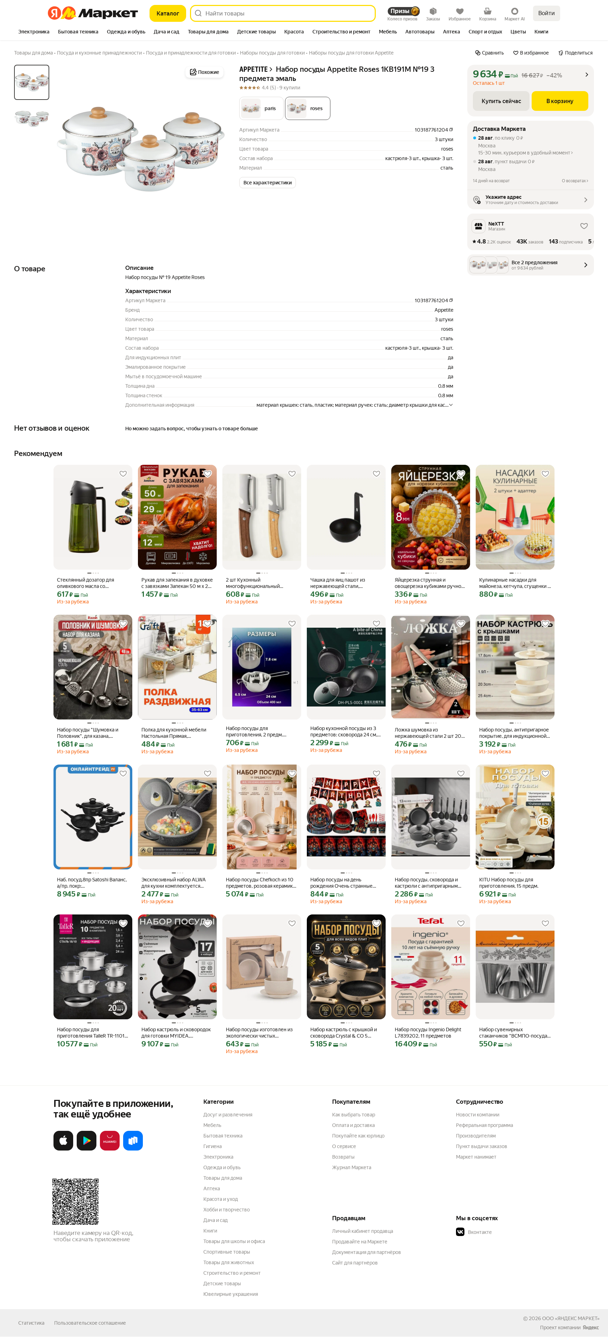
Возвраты (343, 1157)
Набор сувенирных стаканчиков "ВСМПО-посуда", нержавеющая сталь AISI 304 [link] (514, 1033)
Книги (210, 1231)
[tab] (34, 32)
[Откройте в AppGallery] (110, 1149)
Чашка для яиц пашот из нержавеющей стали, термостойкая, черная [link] (337, 583)
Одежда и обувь (222, 1167)
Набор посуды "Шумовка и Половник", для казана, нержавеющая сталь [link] (87, 733)
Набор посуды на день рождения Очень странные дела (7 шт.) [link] (341, 883)
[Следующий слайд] (214, 149)
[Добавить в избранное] (123, 474)
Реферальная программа (484, 1125)
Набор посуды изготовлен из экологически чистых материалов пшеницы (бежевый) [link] (259, 1033)
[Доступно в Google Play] (86, 1149)
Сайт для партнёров (355, 1263)
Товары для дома (222, 1178)
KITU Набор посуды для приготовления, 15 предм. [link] (508, 883)
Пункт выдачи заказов (481, 1146)
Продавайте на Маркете (359, 1241)
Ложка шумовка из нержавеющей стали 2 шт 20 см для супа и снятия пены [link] (428, 733)
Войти (546, 13)
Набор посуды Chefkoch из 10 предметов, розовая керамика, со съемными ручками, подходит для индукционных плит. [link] (261, 883)
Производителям (476, 1136)
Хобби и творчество (226, 1209)
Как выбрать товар (353, 1114)
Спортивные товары (226, 1252)
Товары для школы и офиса (234, 1241)
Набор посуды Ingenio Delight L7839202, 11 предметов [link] (428, 1033)
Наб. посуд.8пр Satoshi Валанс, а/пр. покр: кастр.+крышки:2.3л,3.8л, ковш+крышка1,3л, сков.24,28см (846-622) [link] (92, 883)
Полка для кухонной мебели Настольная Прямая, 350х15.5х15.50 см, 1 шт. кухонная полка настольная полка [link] (173, 733)
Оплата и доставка (353, 1125)
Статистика (31, 1323)
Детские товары (222, 1283)
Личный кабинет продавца (362, 1231)
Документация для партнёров (366, 1252)
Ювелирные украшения (230, 1294)
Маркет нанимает (476, 1157)
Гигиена (212, 1146)
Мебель (212, 1125)
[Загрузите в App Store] (63, 1149)
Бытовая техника (222, 1136)
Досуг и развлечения (227, 1114)
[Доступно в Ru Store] (133, 1149)
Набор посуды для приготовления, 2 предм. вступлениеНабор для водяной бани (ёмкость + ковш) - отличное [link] (261, 731)
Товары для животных (228, 1262)
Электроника (218, 1157)
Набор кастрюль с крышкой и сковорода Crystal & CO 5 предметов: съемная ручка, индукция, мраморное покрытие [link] (343, 1033)
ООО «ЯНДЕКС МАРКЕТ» (571, 1318)
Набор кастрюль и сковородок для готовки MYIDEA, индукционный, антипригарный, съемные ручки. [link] (176, 1033)
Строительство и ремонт (232, 1273)
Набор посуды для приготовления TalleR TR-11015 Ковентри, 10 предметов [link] (92, 1033)
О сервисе (344, 1146)
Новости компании (477, 1114)
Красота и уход (220, 1199)
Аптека (211, 1188)
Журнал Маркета (351, 1167)
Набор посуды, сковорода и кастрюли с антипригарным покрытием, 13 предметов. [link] (426, 883)
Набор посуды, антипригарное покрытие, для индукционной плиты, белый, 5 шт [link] (514, 733)
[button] (261, 108)
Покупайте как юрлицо (358, 1136)
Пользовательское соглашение (90, 1323)
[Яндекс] (591, 1327)
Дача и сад (215, 1220)
